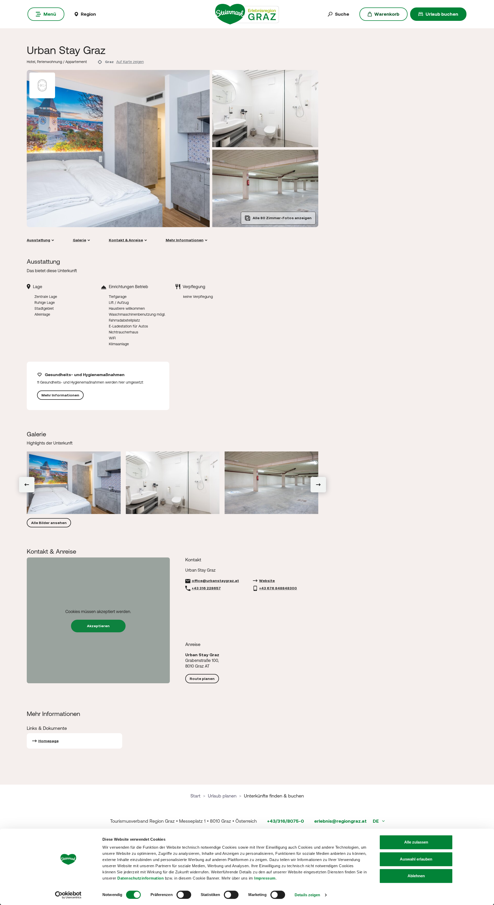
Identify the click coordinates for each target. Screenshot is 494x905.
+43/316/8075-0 (285, 821)
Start (195, 795)
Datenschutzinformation (140, 878)
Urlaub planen (222, 795)
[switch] (184, 895)
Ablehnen (416, 876)
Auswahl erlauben (416, 859)
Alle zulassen (416, 842)
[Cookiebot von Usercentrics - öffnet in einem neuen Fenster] (68, 895)
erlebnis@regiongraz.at (340, 821)
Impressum (265, 878)
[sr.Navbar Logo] (247, 13)
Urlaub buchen (442, 14)
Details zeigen (307, 895)
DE (376, 821)
